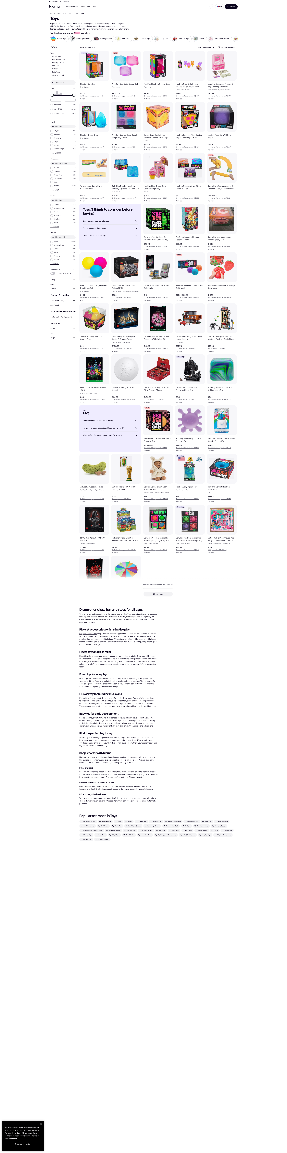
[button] (219, 6)
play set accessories (111, 737)
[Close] (41, 1124)
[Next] (233, 38)
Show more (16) (58, 75)
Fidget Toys (56, 56)
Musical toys (84, 698)
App (88, 6)
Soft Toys (55, 66)
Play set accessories (88, 634)
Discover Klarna (72, 6)
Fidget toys (84, 656)
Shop (83, 6)
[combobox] (206, 47)
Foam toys (83, 678)
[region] (23, 1136)
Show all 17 (54, 227)
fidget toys (125, 737)
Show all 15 (54, 264)
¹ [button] (91, 96)
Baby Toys (56, 72)
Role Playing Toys (58, 59)
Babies (82, 718)
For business (64, 1)
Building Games (58, 63)
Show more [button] (158, 594)
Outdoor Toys (57, 69)
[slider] (52, 95)
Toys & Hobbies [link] (72, 13)
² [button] (121, 297)
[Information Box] (94, 47)
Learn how (85, 33)
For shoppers (54, 1)
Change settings (22, 1144)
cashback (83, 762)
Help (94, 6)
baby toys (83, 740)
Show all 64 (54, 190)
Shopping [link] (60, 13)
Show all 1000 (55, 153)
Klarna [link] (52, 13)
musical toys (145, 737)
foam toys (135, 737)
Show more (124, 29)
